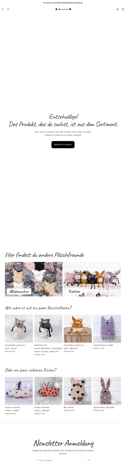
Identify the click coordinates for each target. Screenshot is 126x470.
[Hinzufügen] (29, 339)
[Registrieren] (88, 460)
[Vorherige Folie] (7, 328)
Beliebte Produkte (63, 144)
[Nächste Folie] (30, 328)
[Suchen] (8, 9)
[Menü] (3, 9)
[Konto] (117, 9)
